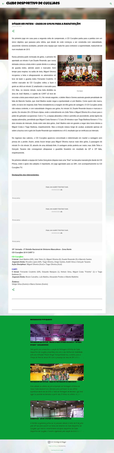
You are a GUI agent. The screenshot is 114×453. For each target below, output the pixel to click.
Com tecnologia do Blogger (58, 442)
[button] (13, 31)
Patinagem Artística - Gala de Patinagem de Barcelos (53, 382)
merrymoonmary (62, 446)
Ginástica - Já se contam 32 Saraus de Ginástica (50, 419)
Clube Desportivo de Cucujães (33, 3)
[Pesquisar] (62, 3)
